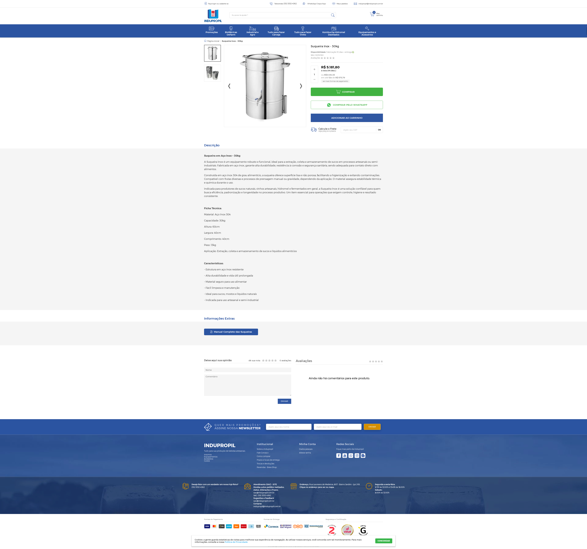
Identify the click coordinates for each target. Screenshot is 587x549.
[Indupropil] (216, 15)
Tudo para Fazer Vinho (302, 33)
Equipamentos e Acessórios (367, 33)
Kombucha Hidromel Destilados (333, 33)
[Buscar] (332, 15)
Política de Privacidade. (236, 542)
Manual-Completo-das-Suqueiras (232, 331)
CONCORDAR (384, 541)
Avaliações (315, 58)
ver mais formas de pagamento (335, 81)
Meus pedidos (342, 4)
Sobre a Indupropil (265, 449)
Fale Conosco (262, 453)
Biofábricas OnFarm (231, 33)
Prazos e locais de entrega (268, 460)
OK (379, 130)
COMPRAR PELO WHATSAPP (350, 104)
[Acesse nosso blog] (363, 455)
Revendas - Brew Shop (267, 467)
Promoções (212, 32)
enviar (284, 401)
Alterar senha (305, 453)
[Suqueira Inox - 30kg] (212, 53)
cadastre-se (223, 4)
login (214, 4)
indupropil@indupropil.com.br (370, 4)
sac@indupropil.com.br (263, 493)
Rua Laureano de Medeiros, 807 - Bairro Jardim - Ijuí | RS (330, 484)
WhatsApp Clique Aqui (316, 4)
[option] (212, 53)
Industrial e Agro (252, 33)
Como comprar (263, 456)
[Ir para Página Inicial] (211, 41)
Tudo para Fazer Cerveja (276, 33)
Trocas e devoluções (265, 463)
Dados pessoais (305, 449)
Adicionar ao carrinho (346, 117)
